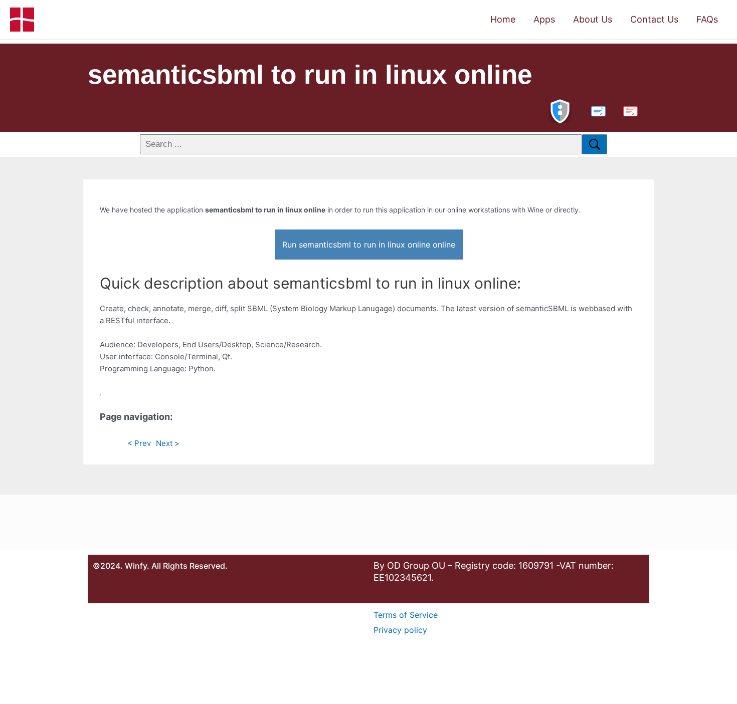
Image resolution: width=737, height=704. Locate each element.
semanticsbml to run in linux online (310, 74)
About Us (592, 19)
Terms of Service (406, 615)
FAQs (707, 19)
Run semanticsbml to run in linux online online (368, 245)
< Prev (139, 443)
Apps (544, 19)
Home (502, 19)
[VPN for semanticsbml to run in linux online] (560, 110)
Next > (167, 443)
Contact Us (654, 19)
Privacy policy (400, 630)
